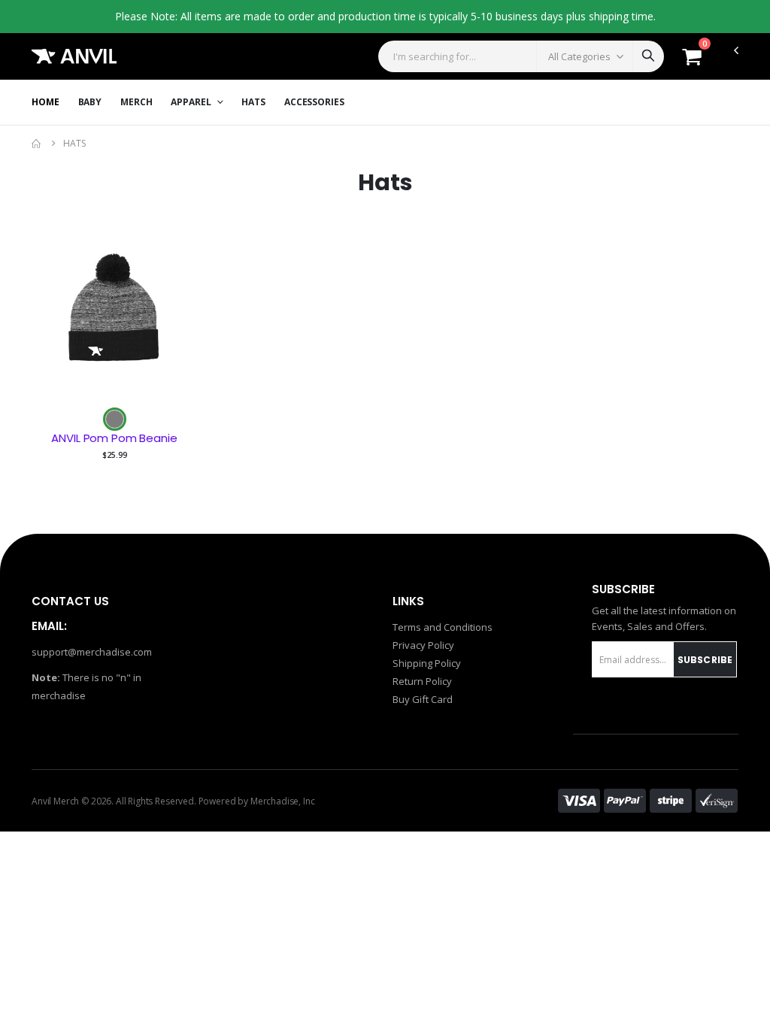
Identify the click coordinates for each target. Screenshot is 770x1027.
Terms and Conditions (443, 627)
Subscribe (705, 659)
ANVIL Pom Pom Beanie (114, 438)
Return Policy (422, 681)
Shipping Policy (427, 663)
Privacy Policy (423, 645)
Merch (136, 101)
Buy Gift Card (423, 699)
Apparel (192, 101)
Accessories (314, 101)
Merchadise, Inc (282, 801)
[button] (691, 60)
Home (45, 101)
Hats (253, 101)
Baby (90, 101)
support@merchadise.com (92, 652)
